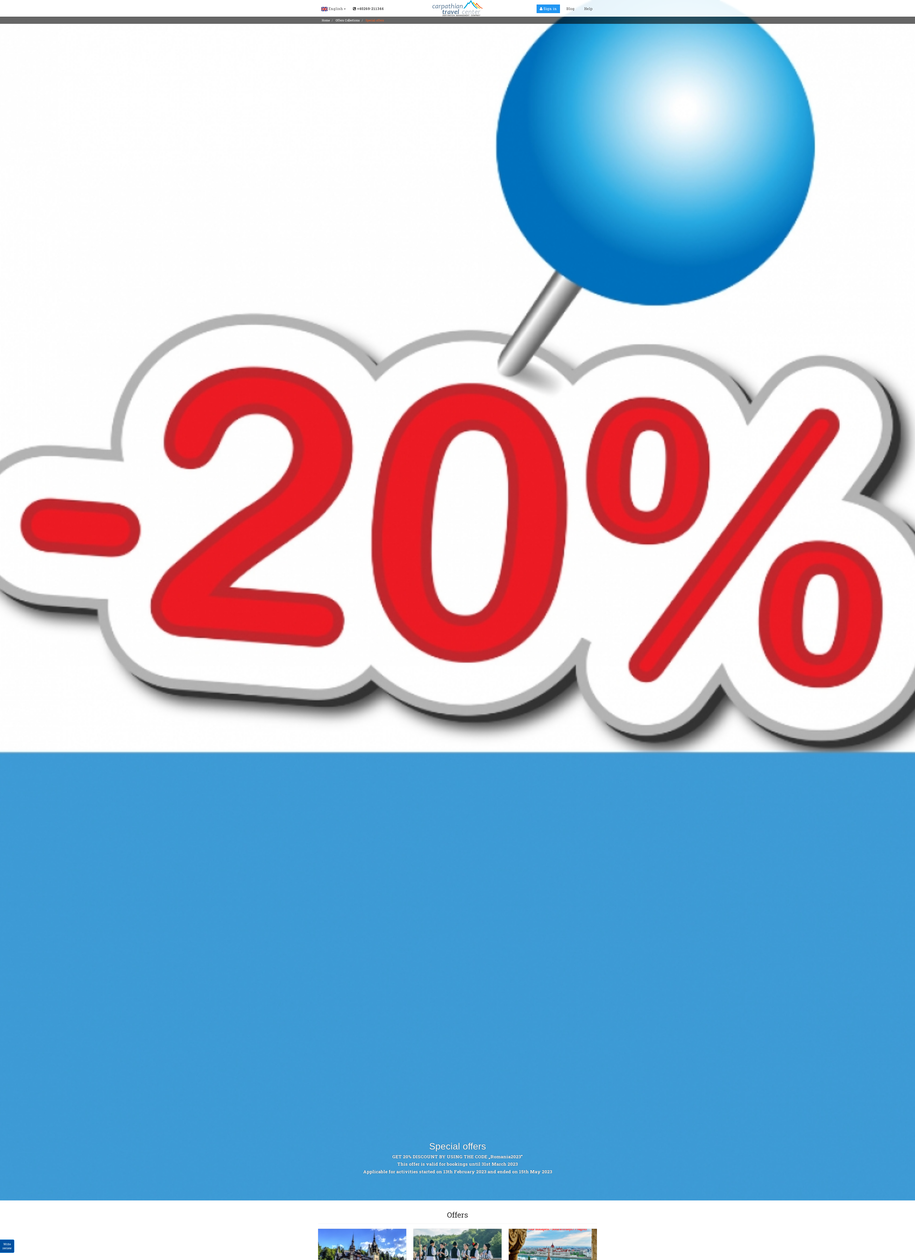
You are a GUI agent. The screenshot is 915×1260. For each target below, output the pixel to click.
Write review (7, 1246)
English (336, 8)
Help (588, 8)
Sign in (550, 8)
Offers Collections (348, 20)
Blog (570, 8)
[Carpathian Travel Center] (457, 8)
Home (326, 20)
